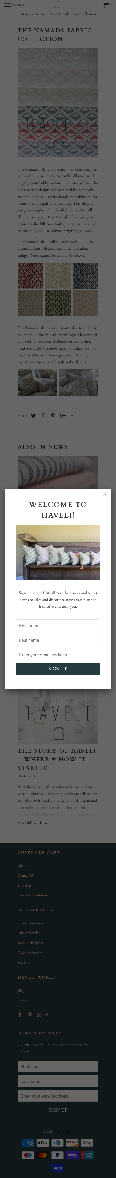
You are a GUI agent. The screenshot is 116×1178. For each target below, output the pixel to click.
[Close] (105, 494)
